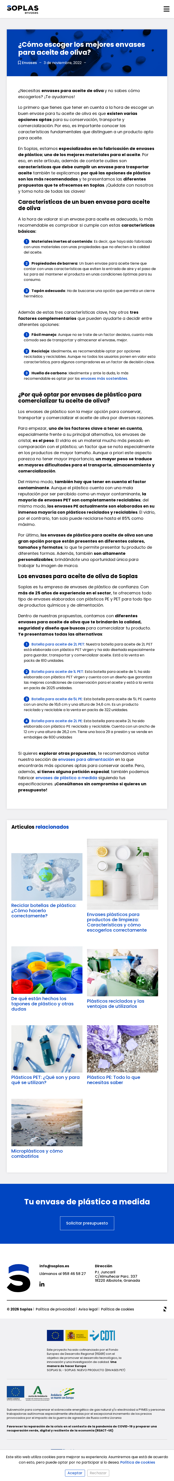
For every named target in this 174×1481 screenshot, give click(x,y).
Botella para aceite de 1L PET (57, 671)
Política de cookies (117, 1309)
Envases (29, 62)
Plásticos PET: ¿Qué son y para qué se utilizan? (45, 1080)
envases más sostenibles (104, 378)
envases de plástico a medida (66, 778)
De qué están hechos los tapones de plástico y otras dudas (42, 1003)
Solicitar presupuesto (87, 1223)
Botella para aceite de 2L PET (57, 644)
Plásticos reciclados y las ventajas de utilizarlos (115, 1003)
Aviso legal (88, 1309)
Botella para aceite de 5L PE (56, 699)
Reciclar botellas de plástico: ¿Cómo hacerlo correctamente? (43, 910)
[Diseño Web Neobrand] (165, 1309)
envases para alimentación (86, 759)
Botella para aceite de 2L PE (56, 721)
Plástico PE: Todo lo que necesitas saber (113, 1080)
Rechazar (98, 1473)
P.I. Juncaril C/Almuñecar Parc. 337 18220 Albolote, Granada (117, 1276)
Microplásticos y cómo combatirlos (37, 1153)
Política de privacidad (55, 1309)
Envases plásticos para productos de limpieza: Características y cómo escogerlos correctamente (117, 922)
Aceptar (75, 1473)
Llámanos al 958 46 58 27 (62, 1274)
